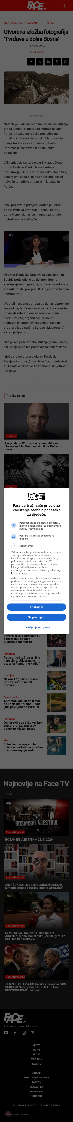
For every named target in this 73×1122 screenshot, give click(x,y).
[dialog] (36, 561)
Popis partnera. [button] (19, 573)
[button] (36, 546)
